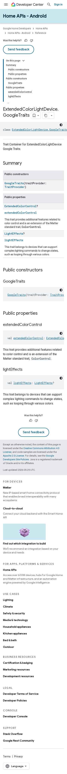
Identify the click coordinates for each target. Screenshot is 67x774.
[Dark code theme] (61, 125)
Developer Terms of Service (21, 693)
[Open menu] (6, 4)
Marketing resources (16, 669)
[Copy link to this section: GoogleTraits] (29, 281)
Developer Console (15, 716)
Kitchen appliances (15, 633)
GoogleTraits (14, 183)
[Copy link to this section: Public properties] (41, 313)
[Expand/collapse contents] (23, 60)
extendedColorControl (20, 212)
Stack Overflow (13, 734)
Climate (8, 606)
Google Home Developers (17, 28)
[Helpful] (26, 40)
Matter (7, 487)
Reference (40, 33)
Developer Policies (15, 700)
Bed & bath (10, 640)
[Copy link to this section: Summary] (25, 163)
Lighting (8, 600)
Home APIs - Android (25, 16)
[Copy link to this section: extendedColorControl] (45, 325)
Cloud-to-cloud (13, 508)
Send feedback (18, 49)
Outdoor (8, 647)
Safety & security (14, 613)
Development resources (18, 676)
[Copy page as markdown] (45, 115)
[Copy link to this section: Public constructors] (46, 270)
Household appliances (17, 626)
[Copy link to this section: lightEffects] (26, 369)
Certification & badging (18, 662)
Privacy (18, 756)
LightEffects (13, 233)
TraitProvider (14, 187)
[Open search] (49, 4)
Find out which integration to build (24, 543)
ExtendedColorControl (20, 206)
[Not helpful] (31, 40)
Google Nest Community (18, 740)
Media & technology (15, 620)
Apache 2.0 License (13, 455)
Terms (7, 756)
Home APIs (42, 28)
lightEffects (13, 240)
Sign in (58, 4)
